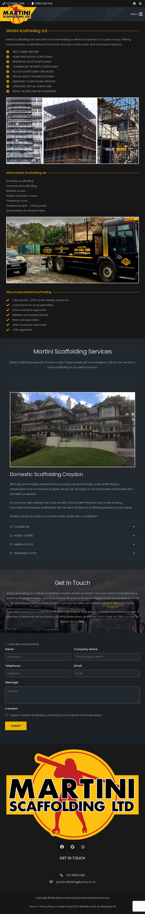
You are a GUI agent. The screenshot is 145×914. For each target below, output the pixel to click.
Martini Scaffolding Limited (71, 898)
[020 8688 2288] (63, 875)
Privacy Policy (47, 906)
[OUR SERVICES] (72, 131)
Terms (33, 906)
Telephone (13, 666)
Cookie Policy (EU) (67, 906)
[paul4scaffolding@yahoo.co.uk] (53, 881)
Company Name (86, 649)
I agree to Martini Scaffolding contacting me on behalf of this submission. (56, 715)
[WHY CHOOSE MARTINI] (72, 250)
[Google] (140, 3)
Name (10, 649)
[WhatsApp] (83, 847)
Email (78, 666)
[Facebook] (134, 3)
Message (12, 682)
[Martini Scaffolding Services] (16, 14)
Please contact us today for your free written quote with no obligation (54, 516)
